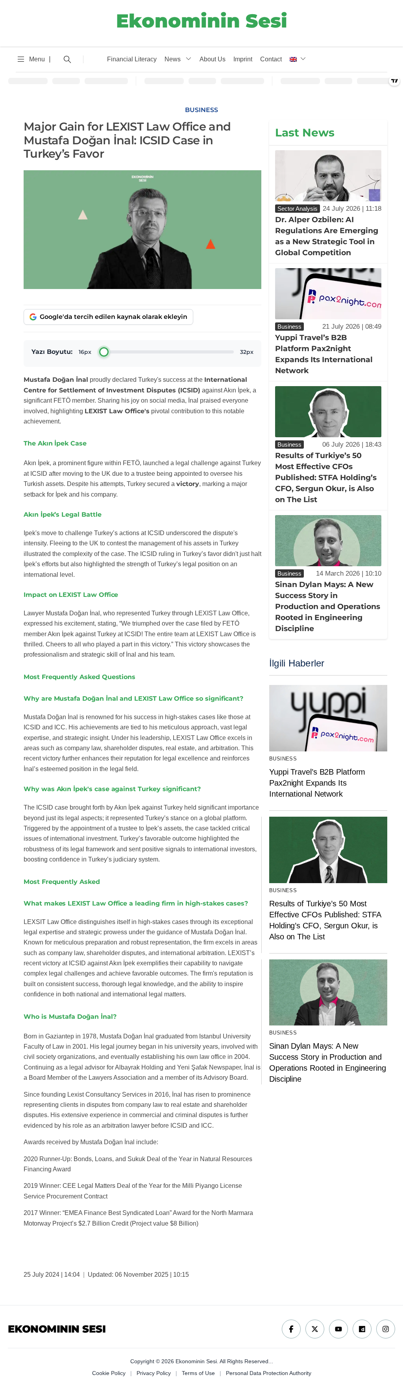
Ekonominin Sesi (201, 20)
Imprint (242, 59)
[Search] (66, 59)
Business (283, 759)
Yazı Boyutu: (51, 351)
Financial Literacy (132, 59)
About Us (213, 59)
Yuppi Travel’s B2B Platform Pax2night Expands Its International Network (317, 783)
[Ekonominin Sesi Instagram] (385, 1329)
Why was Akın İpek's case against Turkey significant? (112, 789)
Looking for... (53, 59)
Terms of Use (198, 1373)
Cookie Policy (109, 1373)
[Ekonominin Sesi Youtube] (338, 1329)
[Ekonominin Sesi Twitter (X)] (314, 1329)
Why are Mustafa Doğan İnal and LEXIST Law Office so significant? (133, 698)
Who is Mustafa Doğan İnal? (70, 1016)
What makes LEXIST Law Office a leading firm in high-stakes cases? (136, 903)
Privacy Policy (154, 1373)
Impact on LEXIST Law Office (71, 594)
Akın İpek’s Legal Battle (63, 514)
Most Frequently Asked (62, 881)
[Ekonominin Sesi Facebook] (291, 1329)
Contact (271, 59)
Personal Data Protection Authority (268, 1373)
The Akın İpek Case (55, 443)
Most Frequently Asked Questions (79, 677)
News (173, 59)
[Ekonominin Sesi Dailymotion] (362, 1329)
